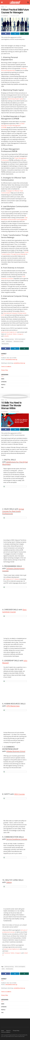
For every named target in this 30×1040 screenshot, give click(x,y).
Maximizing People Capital (15, 99)
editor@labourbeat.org (11, 359)
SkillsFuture (9, 341)
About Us (8, 1030)
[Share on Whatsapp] (24, 33)
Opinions (3, 381)
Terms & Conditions (5, 1032)
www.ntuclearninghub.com (9, 332)
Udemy (9, 882)
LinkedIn (6, 336)
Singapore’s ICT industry (12, 579)
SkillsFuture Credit (18, 341)
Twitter (15, 334)
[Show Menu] (2, 2)
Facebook (9, 334)
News (2, 379)
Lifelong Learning (9, 339)
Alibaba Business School (15, 751)
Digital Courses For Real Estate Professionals (13, 511)
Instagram (20, 334)
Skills (3, 968)
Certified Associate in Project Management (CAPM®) (12, 125)
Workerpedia (5, 343)
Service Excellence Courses (16, 839)
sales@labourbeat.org (19, 363)
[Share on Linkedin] (15, 33)
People (3, 384)
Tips (6, 6)
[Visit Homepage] (15, 2)
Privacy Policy (16, 1030)
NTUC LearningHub (20, 339)
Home (2, 6)
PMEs (3, 341)
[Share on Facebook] (5, 33)
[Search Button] (28, 2)
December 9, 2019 (15, 15)
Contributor (5, 15)
